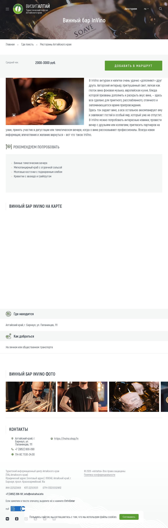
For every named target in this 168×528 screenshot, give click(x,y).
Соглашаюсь (129, 517)
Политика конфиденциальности (99, 474)
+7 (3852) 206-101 (14, 493)
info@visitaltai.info (33, 493)
